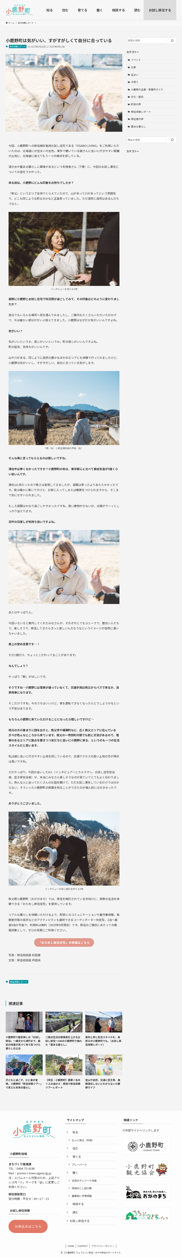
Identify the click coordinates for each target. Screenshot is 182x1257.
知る (75, 1132)
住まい (134, 74)
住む (75, 1148)
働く (75, 1172)
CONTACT (83, 1246)
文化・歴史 (137, 96)
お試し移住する (81, 1221)
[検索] (172, 41)
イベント (136, 60)
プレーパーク (79, 1164)
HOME (71, 1246)
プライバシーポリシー (102, 1246)
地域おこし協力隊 (82, 1188)
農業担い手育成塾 (82, 1196)
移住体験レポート (17, 46)
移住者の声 (137, 119)
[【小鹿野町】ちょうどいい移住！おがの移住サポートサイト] (19, 10)
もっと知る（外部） (83, 1140)
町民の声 (136, 104)
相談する (78, 1204)
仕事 (133, 67)
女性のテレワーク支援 (84, 1180)
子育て (134, 82)
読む (75, 1212)
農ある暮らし (138, 126)
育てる (77, 1156)
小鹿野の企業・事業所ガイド (147, 89)
